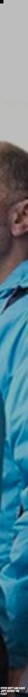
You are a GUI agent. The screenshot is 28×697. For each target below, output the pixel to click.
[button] (1, 1)
